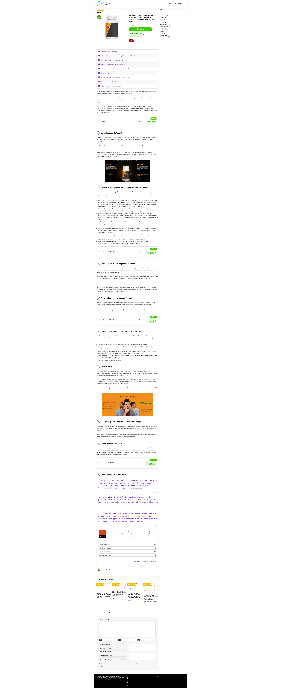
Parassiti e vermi (164, 26)
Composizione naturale (105, 651)
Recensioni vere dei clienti (106, 648)
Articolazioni (163, 15)
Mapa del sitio (117, 679)
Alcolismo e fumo (164, 14)
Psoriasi (162, 31)
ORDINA (141, 29)
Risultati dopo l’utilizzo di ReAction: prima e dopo (115, 77)
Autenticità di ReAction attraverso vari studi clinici (116, 69)
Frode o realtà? (105, 73)
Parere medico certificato (108, 82)
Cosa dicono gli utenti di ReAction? (111, 86)
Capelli (161, 19)
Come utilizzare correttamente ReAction (113, 64)
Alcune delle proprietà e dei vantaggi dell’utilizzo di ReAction (118, 56)
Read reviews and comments (141, 561)
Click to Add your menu (175, 3)
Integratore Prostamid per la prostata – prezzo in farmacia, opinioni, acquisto (119, 593)
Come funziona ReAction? (109, 51)
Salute (161, 33)
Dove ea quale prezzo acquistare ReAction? (114, 60)
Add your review (152, 561)
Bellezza (162, 17)
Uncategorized (163, 35)
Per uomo (99, 12)
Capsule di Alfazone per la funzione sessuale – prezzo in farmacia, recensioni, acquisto (135, 595)
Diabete (161, 21)
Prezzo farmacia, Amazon (106, 655)
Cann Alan (107, 569)
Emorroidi (162, 23)
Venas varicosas (164, 37)
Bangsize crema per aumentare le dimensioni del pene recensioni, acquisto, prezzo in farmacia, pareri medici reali (151, 599)
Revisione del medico (105, 644)
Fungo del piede (163, 24)
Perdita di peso (163, 30)
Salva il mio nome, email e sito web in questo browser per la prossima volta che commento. (123, 663)
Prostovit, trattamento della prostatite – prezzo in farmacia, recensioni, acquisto (104, 595)
